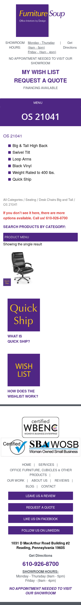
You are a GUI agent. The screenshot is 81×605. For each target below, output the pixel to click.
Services (46, 464)
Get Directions (70, 45)
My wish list (40, 72)
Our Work (15, 480)
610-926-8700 (57, 217)
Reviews (62, 480)
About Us (40, 480)
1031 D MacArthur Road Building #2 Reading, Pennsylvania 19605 (40, 545)
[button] (37, 102)
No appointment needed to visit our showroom (40, 60)
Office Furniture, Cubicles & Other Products (41, 472)
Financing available (40, 87)
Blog (30, 486)
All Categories (13, 199)
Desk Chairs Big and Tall (56, 199)
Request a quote (40, 80)
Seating (30, 199)
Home (26, 464)
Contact (48, 486)
